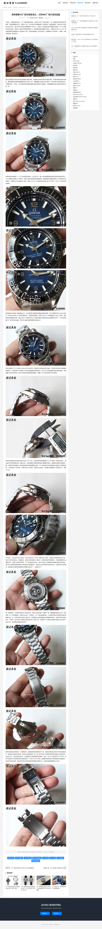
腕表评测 (45, 913)
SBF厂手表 (11, 858)
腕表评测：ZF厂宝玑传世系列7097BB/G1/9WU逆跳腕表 (20, 868)
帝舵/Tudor (76, 76)
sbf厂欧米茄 (28, 858)
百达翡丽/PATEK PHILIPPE (79, 96)
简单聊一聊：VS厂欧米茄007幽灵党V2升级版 (54, 868)
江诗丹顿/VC (76, 81)
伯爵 (74, 58)
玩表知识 (75, 90)
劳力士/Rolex (76, 61)
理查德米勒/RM (77, 92)
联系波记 (87, 3)
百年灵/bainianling (77, 94)
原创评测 (73, 3)
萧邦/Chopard (76, 105)
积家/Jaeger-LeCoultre (79, 101)
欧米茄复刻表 (35, 861)
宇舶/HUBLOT (76, 72)
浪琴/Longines (76, 85)
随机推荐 (75, 108)
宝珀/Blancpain (77, 74)
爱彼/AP (75, 87)
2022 (59, 924)
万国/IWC (75, 56)
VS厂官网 (45, 858)
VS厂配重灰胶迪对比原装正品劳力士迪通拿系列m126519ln (28, 888)
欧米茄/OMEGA (22, 7)
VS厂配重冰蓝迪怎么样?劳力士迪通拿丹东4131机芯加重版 (44, 888)
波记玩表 (15, 3)
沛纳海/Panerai (77, 83)
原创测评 (75, 65)
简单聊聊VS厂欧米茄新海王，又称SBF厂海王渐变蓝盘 (36, 14)
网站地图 (55, 924)
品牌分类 (95, 3)
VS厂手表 (52, 858)
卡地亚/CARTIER (77, 63)
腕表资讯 (80, 3)
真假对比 (65, 3)
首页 (59, 3)
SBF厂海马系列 (37, 858)
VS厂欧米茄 (60, 858)
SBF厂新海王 (19, 858)
